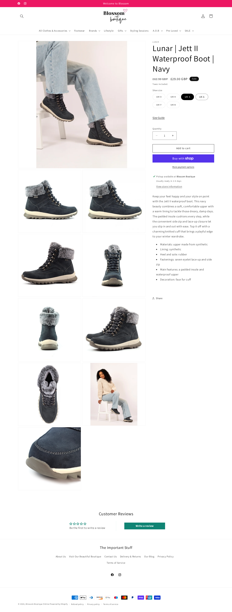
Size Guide (159, 117)
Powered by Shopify (59, 604)
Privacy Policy (166, 556)
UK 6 (201, 96)
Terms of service (110, 604)
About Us (61, 556)
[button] (22, 16)
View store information (169, 186)
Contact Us (110, 556)
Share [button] (159, 298)
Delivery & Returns (130, 556)
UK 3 (160, 97)
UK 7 (160, 105)
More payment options (183, 166)
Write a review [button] (145, 526)
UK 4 (175, 97)
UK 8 (175, 105)
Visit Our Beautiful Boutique (85, 556)
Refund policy (77, 604)
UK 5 (187, 96)
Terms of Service (116, 562)
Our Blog (149, 556)
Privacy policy (93, 604)
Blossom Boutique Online (38, 604)
